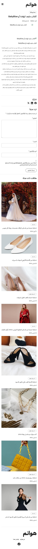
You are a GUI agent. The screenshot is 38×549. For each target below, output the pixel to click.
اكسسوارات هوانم (32, 294)
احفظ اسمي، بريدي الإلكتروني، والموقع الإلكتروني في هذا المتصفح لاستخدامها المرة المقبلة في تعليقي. (21, 164)
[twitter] (28, 103)
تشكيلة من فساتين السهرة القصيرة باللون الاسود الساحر (21, 517)
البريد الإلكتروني (33, 151)
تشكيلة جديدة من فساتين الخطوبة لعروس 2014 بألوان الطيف (19, 330)
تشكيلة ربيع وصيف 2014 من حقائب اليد (25, 478)
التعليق (34, 118)
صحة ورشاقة (32, 12)
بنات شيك (33, 224)
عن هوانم (22, 539)
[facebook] (35, 103)
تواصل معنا (16, 539)
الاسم (35, 142)
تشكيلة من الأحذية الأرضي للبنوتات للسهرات (24, 260)
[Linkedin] (32, 103)
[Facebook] (19, 544)
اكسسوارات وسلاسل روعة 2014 (27, 434)
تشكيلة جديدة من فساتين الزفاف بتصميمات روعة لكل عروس (19, 228)
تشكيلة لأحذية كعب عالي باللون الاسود (26, 382)
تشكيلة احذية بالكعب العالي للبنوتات (27, 298)
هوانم (31, 4)
